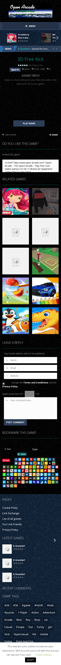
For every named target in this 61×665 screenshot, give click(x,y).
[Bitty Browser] (19, 474)
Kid (34, 634)
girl (50, 627)
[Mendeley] (19, 482)
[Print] (23, 478)
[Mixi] (23, 482)
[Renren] (45, 482)
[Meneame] (30, 467)
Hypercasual (21, 634)
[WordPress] (8, 470)
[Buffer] (49, 463)
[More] (15, 485)
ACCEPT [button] (30, 659)
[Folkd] (26, 474)
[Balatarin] (53, 463)
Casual (8, 627)
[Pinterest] (31, 459)
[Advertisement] (29, 103)
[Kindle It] (11, 482)
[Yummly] (26, 478)
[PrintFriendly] (45, 474)
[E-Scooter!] (7, 548)
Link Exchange (10, 513)
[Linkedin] (27, 459)
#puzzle (9, 612)
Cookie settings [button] (43, 654)
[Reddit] (23, 459)
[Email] (46, 459)
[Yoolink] (11, 485)
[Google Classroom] (41, 470)
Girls (7, 634)
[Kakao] (34, 474)
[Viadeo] (15, 478)
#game (26, 605)
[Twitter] (19, 459)
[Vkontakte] (16, 463)
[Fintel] (15, 467)
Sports (15, 69)
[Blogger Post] (23, 463)
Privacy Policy (10, 386)
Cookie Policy (10, 508)
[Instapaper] (23, 467)
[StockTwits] (56, 482)
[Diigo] (45, 478)
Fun (30, 627)
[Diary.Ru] (23, 474)
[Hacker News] (56, 478)
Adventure (49, 612)
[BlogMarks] (4, 467)
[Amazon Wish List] (15, 474)
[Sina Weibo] (49, 482)
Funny (40, 627)
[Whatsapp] (42, 459)
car (46, 619)
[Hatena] (4, 482)
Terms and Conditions (35, 382)
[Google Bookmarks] (19, 467)
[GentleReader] (53, 478)
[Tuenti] (53, 467)
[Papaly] (30, 482)
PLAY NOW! (29, 123)
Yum (34, 449)
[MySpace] (26, 482)
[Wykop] (8, 478)
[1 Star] (19, 65)
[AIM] (4, 474)
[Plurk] (38, 467)
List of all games (11, 519)
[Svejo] (49, 467)
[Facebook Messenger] (38, 463)
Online (8, 641)
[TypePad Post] (4, 478)
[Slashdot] (53, 474)
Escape (20, 627)
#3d (15, 605)
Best (19, 619)
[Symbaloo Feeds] (15, 470)
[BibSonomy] (56, 470)
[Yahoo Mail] (11, 478)
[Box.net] (31, 463)
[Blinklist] (27, 463)
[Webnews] (56, 467)
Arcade (8, 619)
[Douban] (11, 467)
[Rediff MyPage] (23, 470)
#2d (6, 605)
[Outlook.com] (41, 474)
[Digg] (49, 459)
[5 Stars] (27, 65)
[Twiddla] (11, 470)
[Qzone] (41, 467)
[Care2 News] (38, 478)
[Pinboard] (34, 482)
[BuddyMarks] (34, 463)
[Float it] (11, 474)
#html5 (38, 605)
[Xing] (8, 474)
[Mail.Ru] (15, 482)
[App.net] (34, 478)
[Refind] (49, 474)
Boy (28, 619)
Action (35, 612)
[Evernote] (42, 463)
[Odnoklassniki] (30, 470)
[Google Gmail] (30, 474)
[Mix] (38, 459)
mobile (13, 134)
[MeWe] (34, 459)
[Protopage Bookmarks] (38, 482)
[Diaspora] (41, 478)
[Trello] (4, 485)
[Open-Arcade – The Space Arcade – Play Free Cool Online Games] (30, 10)
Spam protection (10, 393)
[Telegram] (56, 474)
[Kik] (8, 482)
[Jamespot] (38, 470)
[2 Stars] (21, 65)
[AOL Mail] (30, 478)
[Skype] (19, 470)
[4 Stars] (25, 65)
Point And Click (24, 641)
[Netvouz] (34, 467)
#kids (50, 605)
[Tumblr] (53, 459)
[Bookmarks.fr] (53, 470)
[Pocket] (26, 470)
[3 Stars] (23, 65)
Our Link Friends (12, 524)
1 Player (22, 612)
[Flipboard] (45, 470)
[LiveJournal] (38, 474)
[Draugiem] (49, 470)
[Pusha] (41, 482)
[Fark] (49, 478)
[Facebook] (16, 459)
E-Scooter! (24, 48)
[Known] (26, 467)
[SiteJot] (45, 467)
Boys (37, 619)
